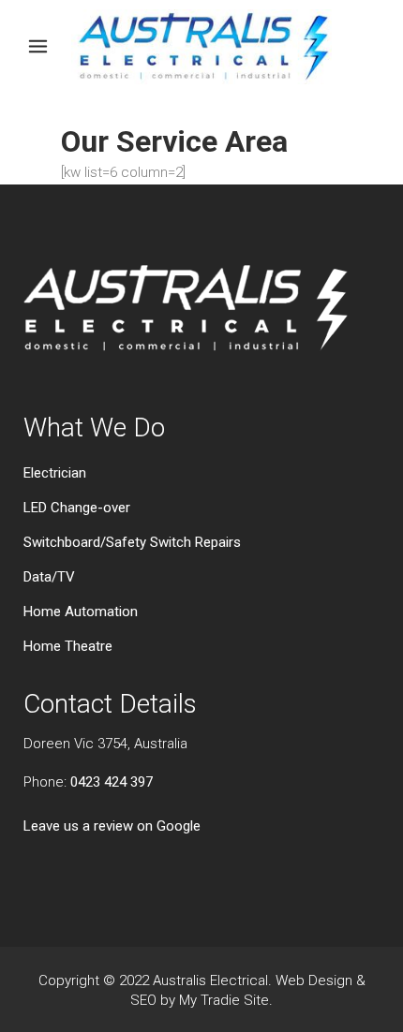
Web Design (314, 980)
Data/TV (49, 576)
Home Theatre (67, 646)
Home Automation (80, 611)
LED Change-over (76, 507)
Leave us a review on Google (112, 826)
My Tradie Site (224, 1000)
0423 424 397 (111, 782)
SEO (143, 1000)
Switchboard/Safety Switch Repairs (132, 542)
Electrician (54, 472)
